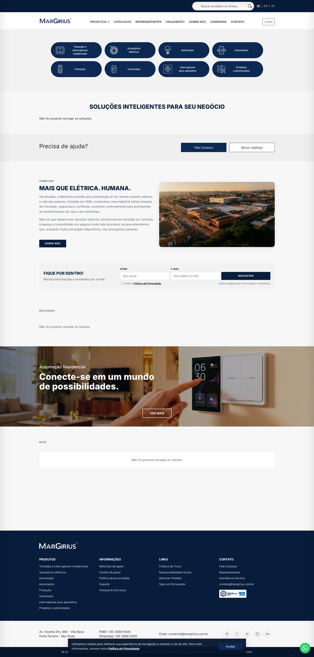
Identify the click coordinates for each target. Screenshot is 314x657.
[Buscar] (250, 6)
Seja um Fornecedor (172, 584)
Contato (237, 21)
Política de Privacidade (123, 648)
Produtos (98, 21)
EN (266, 6)
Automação (46, 584)
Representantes (148, 21)
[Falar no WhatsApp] (305, 648)
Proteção (45, 590)
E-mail (175, 269)
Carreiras (218, 21)
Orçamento (175, 21)
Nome (123, 269)
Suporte (104, 584)
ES (273, 6)
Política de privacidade (114, 578)
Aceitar (230, 646)
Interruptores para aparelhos (58, 602)
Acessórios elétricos (52, 572)
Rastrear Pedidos (170, 578)
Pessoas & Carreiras (112, 590)
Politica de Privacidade (147, 283)
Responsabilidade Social (175, 572)
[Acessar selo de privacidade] (232, 594)
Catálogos (122, 21)
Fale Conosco (203, 147)
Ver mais (157, 413)
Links (268, 21)
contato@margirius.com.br (236, 584)
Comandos (46, 596)
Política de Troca (170, 566)
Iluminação (46, 578)
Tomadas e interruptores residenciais (63, 566)
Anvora (247, 652)
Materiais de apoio (111, 566)
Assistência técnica (232, 578)
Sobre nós (197, 21)
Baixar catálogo (252, 147)
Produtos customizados (54, 608)
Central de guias (110, 572)
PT (258, 6)
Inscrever (246, 275)
